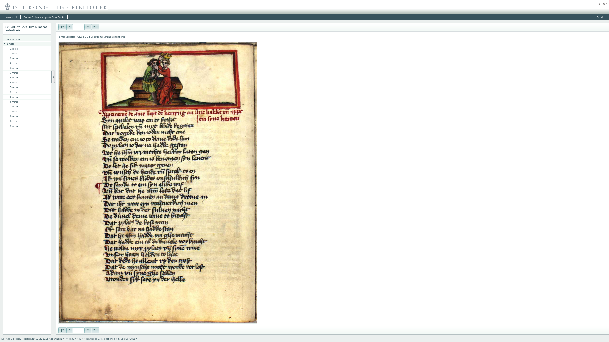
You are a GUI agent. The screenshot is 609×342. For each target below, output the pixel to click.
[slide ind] (53, 76)
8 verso (14, 121)
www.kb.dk (12, 17)
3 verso (14, 72)
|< (62, 27)
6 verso (14, 101)
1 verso (14, 53)
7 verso (14, 111)
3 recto (14, 68)
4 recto (14, 77)
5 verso (14, 92)
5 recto (14, 87)
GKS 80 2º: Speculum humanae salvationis (101, 36)
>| (95, 27)
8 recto (14, 116)
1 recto (10, 44)
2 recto (14, 58)
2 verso (14, 63)
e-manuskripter (67, 36)
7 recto (14, 106)
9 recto (14, 126)
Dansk (600, 17)
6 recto (14, 97)
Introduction (13, 39)
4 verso (14, 82)
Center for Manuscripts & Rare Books (44, 17)
